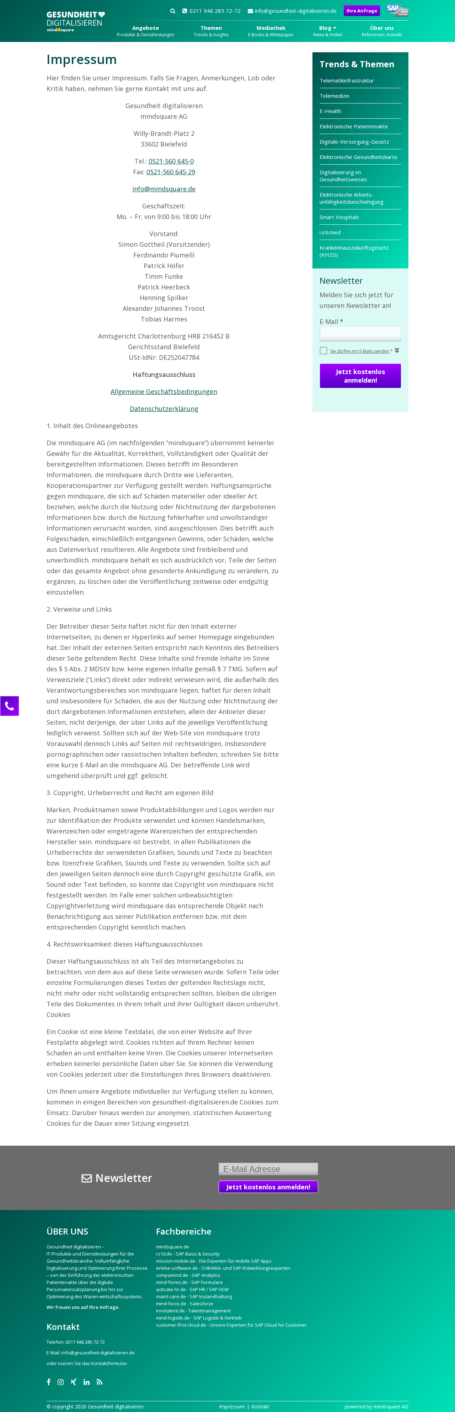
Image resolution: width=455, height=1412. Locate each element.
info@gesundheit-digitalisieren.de (296, 10)
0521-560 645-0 (171, 161)
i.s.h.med (330, 232)
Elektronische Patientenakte (354, 126)
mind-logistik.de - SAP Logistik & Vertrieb (199, 1318)
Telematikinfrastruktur (347, 80)
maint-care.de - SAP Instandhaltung (194, 1296)
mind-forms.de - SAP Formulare (189, 1282)
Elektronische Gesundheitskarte (358, 156)
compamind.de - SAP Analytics (188, 1275)
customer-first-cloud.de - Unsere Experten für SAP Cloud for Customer (231, 1325)
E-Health (330, 110)
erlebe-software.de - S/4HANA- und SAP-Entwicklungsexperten (223, 1268)
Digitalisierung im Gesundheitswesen (343, 176)
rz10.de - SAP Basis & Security (188, 1254)
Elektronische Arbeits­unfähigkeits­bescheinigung (352, 198)
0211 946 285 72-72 (215, 10)
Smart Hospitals (339, 216)
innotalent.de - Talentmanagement (193, 1310)
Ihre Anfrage (362, 10)
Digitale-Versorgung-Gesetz (354, 141)
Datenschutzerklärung (164, 408)
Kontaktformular (109, 1363)
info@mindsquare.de (164, 189)
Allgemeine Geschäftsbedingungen (164, 391)
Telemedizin (334, 95)
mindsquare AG (390, 1406)
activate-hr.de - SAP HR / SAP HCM (192, 1289)
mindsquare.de (172, 1246)
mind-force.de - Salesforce (184, 1303)
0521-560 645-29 (170, 171)
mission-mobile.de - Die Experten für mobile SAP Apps (214, 1261)
